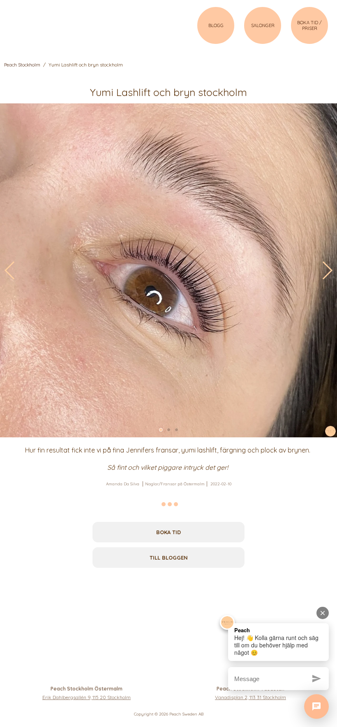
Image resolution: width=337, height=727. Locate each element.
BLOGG (216, 25)
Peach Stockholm (22, 65)
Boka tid (168, 532)
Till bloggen (169, 557)
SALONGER (263, 25)
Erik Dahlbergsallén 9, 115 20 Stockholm (86, 697)
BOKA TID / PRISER (309, 25)
